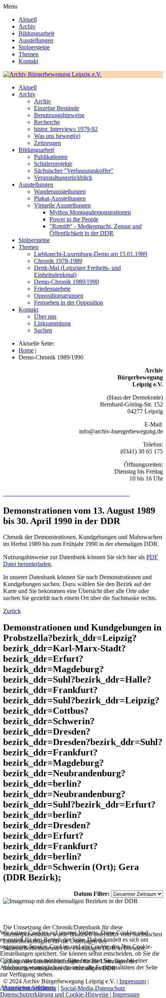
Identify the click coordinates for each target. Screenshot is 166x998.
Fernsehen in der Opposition (68, 302)
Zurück (12, 611)
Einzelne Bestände (56, 108)
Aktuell (28, 19)
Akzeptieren (15, 987)
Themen (29, 54)
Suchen (43, 330)
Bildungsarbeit (36, 33)
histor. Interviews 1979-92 (66, 129)
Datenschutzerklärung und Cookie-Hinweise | (56, 994)
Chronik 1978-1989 (58, 261)
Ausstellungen (36, 40)
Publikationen (51, 156)
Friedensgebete (52, 288)
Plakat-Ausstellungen (60, 198)
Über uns (45, 316)
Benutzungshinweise (59, 115)
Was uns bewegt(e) (57, 136)
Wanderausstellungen (60, 191)
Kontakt (28, 61)
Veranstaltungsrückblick (63, 177)
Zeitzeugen (47, 143)
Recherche (47, 122)
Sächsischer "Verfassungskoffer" (73, 170)
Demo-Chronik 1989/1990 (66, 281)
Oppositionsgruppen (58, 295)
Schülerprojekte (53, 163)
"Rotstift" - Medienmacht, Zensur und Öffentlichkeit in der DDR (95, 229)
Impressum (126, 994)
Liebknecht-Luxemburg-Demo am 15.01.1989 (90, 254)
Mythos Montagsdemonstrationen (90, 212)
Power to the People (73, 219)
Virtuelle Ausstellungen (62, 205)
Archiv (27, 26)
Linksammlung (52, 323)
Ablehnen (43, 987)
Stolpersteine (34, 47)
